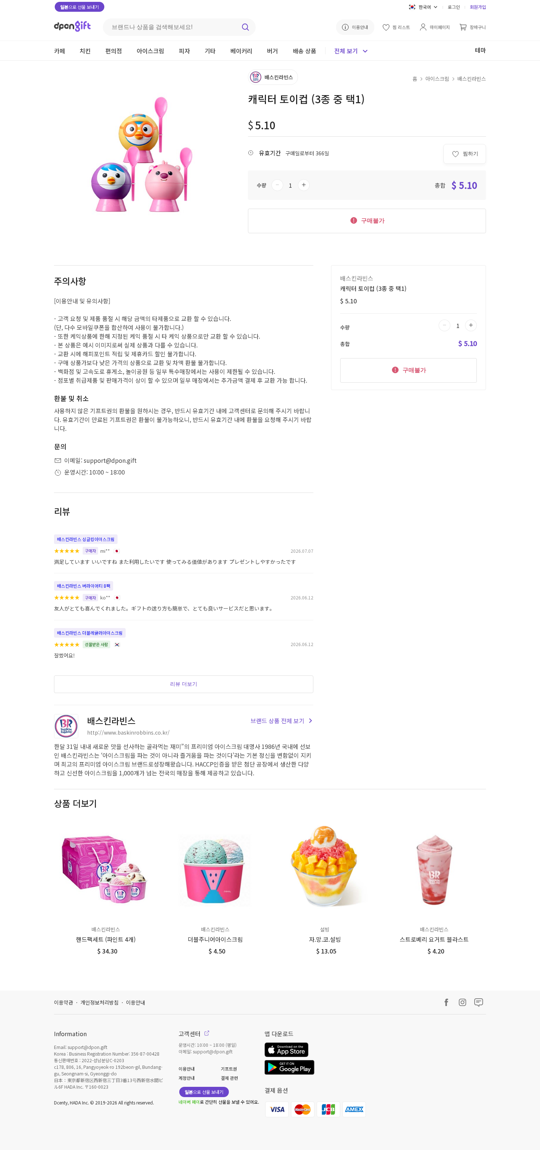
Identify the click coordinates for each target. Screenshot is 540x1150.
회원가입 (478, 7)
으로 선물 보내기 (79, 7)
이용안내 (135, 1002)
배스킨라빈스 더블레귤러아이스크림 (90, 633)
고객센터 (190, 1033)
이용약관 (63, 1002)
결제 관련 (229, 1078)
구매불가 (372, 220)
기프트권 (229, 1069)
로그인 (454, 7)
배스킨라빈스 (471, 78)
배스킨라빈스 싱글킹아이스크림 (86, 539)
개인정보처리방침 (99, 1002)
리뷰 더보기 (183, 684)
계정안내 (187, 1078)
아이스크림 (437, 78)
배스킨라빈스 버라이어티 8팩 (83, 586)
